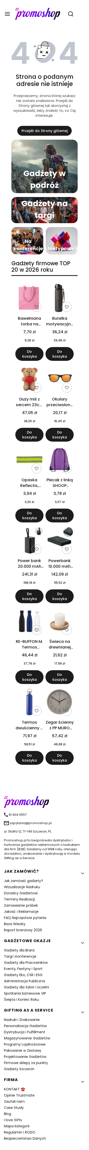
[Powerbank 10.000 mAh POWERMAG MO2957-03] (59, 541)
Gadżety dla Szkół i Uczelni (26, 987)
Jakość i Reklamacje (21, 911)
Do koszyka (29, 354)
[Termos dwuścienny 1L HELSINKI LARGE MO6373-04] (29, 703)
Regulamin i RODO (19, 1132)
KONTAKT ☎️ (14, 1089)
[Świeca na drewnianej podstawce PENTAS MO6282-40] (59, 622)
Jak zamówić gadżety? (23, 880)
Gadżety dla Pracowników (26, 962)
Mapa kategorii (16, 1126)
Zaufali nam (14, 1101)
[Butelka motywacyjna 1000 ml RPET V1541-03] (59, 299)
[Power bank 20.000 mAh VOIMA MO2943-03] (29, 541)
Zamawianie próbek (21, 905)
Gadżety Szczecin (19, 1069)
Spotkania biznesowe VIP (25, 993)
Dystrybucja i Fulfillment (24, 1032)
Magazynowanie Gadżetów (27, 1038)
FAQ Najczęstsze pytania (25, 917)
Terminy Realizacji (19, 899)
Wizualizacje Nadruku (22, 886)
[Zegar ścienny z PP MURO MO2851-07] (59, 703)
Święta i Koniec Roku (21, 999)
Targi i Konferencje (20, 956)
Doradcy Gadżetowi (21, 893)
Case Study (14, 1107)
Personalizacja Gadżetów (25, 1025)
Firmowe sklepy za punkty (26, 1062)
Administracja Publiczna (24, 981)
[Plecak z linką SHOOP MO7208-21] (59, 460)
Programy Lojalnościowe (24, 1044)
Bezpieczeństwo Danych (25, 1138)
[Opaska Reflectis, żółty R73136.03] (29, 460)
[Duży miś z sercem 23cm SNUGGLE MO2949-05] (29, 380)
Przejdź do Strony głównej (44, 130)
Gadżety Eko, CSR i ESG (23, 974)
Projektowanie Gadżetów (25, 1056)
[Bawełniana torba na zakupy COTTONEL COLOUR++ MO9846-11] (29, 299)
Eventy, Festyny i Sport (23, 968)
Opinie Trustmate (19, 1095)
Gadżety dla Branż (19, 950)
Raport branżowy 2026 (23, 930)
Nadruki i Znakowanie (22, 1019)
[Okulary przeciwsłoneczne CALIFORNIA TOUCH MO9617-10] (59, 380)
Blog (7, 1113)
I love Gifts (13, 1119)
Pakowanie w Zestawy (22, 1050)
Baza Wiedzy (14, 923)
